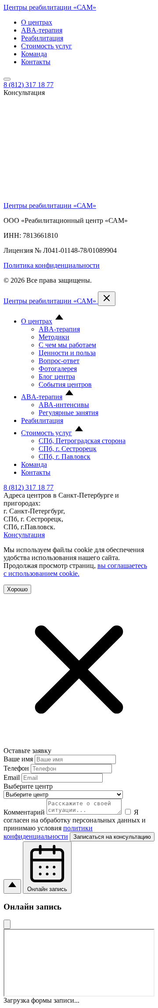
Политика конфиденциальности (52, 265)
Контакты (35, 62)
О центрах (36, 22)
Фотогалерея (58, 368)
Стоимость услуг (46, 46)
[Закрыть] (7, 924)
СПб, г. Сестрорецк (68, 448)
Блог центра (57, 376)
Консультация (24, 535)
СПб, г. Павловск (64, 456)
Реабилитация (42, 38)
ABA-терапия (41, 30)
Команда (34, 54)
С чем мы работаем (67, 345)
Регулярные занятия (68, 412)
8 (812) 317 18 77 (29, 84)
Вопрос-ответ (59, 360)
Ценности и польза (67, 353)
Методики (54, 337)
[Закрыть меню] (106, 298)
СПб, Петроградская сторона (82, 440)
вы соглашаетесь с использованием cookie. (75, 569)
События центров (65, 384)
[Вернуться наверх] (12, 886)
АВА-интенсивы (64, 404)
